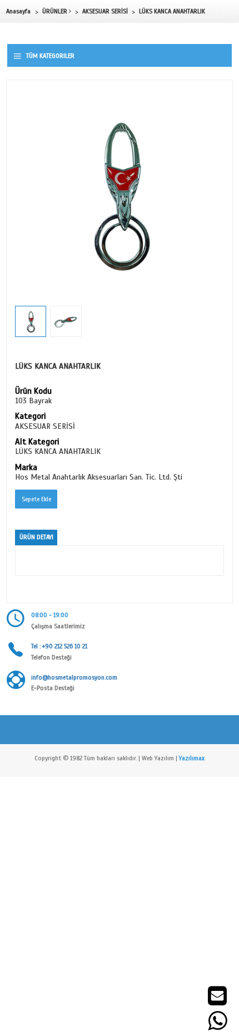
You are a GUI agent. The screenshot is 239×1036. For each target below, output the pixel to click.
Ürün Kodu (33, 391)
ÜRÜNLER (55, 11)
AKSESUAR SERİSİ (105, 11)
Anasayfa (18, 11)
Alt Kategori (37, 442)
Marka (26, 468)
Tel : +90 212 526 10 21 (59, 646)
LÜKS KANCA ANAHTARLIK (172, 11)
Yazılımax (192, 758)
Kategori (30, 417)
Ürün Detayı (36, 537)
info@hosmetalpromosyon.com (74, 677)
